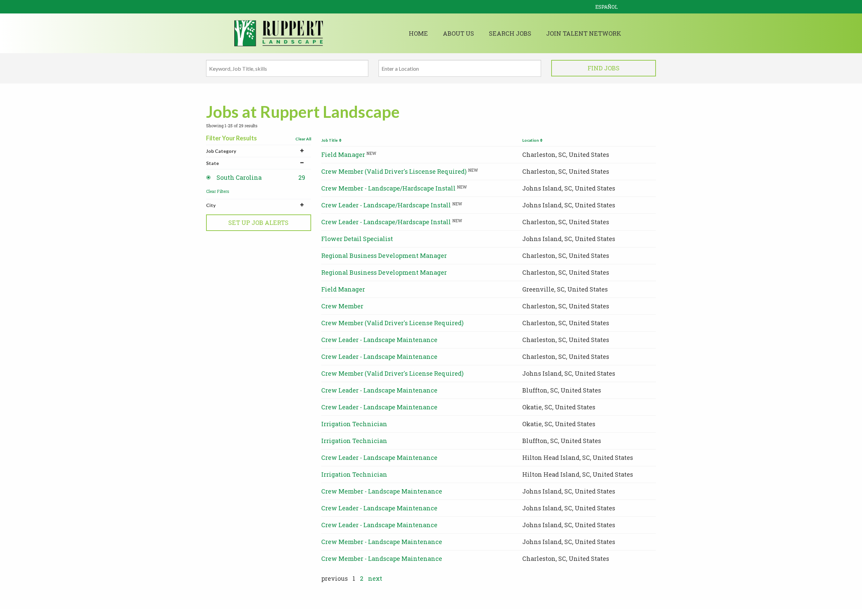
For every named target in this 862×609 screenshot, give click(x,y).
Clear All (303, 138)
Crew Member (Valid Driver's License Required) (392, 323)
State (212, 163)
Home (418, 33)
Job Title (330, 140)
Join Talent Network (583, 33)
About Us (458, 33)
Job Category (221, 151)
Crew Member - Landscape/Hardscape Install (388, 188)
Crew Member (342, 306)
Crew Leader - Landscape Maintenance (379, 340)
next (375, 578)
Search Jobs (510, 33)
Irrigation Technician (354, 424)
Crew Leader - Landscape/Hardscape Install (386, 205)
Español (606, 7)
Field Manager (343, 154)
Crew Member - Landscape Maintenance (381, 491)
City (211, 205)
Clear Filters (217, 191)
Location (531, 140)
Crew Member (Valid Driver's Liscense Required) (394, 171)
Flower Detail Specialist (357, 239)
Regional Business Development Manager (384, 255)
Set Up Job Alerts (258, 222)
